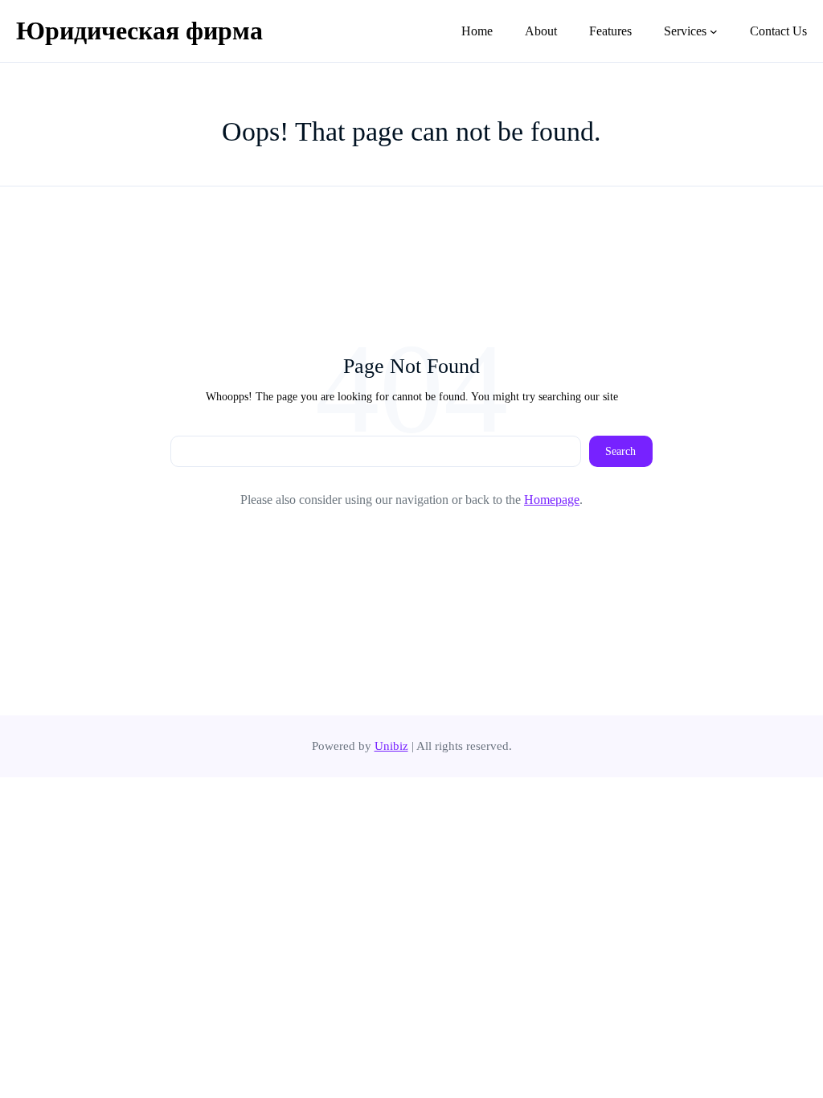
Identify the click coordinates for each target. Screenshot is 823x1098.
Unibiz (391, 746)
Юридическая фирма (139, 30)
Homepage (551, 499)
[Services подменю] (714, 31)
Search (620, 451)
